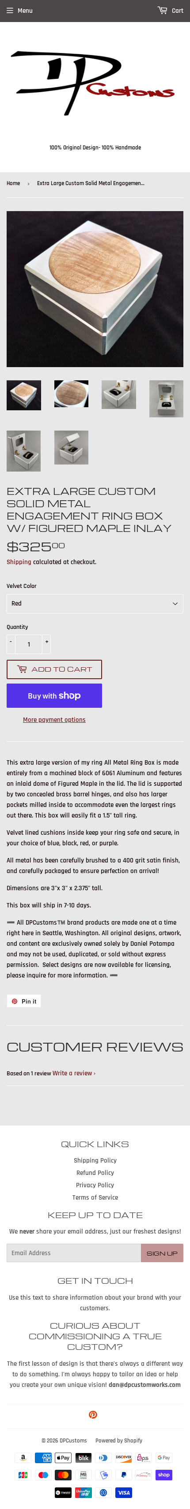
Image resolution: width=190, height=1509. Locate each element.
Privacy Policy (95, 1185)
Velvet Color (22, 586)
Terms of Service (95, 1197)
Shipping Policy (95, 1160)
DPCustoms (73, 1440)
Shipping (19, 562)
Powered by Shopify (118, 1440)
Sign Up (162, 1253)
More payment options (54, 720)
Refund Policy (95, 1173)
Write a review (72, 1073)
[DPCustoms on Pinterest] (93, 1416)
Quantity (17, 627)
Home (13, 183)
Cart (176, 11)
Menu (25, 11)
